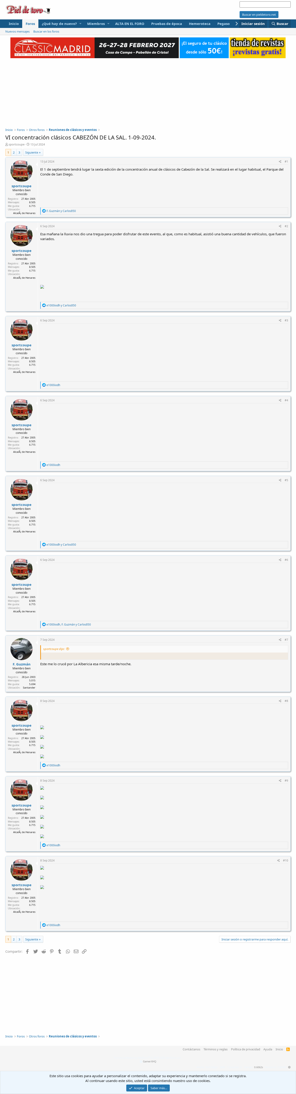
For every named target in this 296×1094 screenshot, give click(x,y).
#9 (286, 781)
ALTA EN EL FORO (129, 23)
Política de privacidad (245, 1049)
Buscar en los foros (46, 31)
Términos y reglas (216, 1049)
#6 (286, 560)
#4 (286, 400)
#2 (286, 226)
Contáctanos (191, 1049)
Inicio (14, 23)
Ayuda (267, 1049)
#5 (286, 480)
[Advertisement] (148, 90)
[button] (80, 23)
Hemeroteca (199, 23)
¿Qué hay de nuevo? (59, 23)
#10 (285, 860)
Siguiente (31, 152)
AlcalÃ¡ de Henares (24, 213)
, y (68, 624)
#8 (286, 701)
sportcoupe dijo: (54, 649)
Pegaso (223, 23)
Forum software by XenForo (148, 1057)
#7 (286, 640)
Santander (29, 687)
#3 (286, 320)
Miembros (96, 23)
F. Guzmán (22, 664)
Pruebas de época (166, 23)
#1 (286, 161)
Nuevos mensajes (17, 31)
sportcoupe (17, 144)
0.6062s (258, 1067)
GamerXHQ (149, 1061)
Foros (30, 23)
